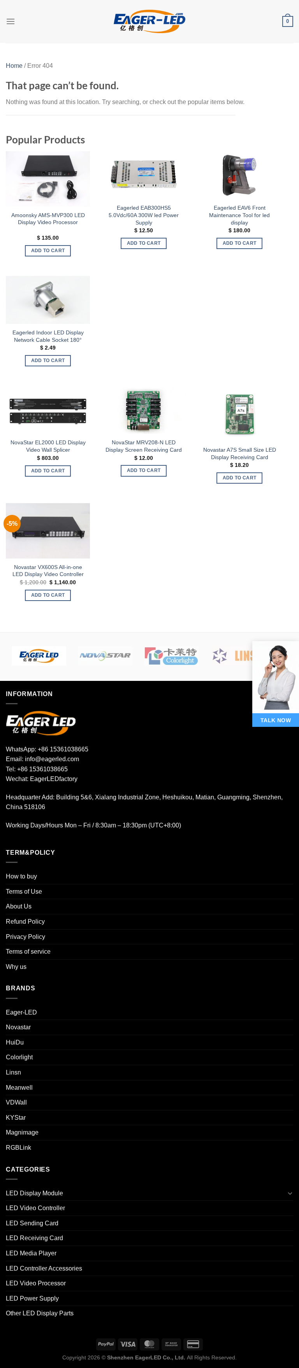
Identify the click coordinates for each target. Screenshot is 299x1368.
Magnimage (22, 1132)
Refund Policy (25, 921)
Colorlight (19, 1057)
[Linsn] (237, 656)
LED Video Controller (35, 1208)
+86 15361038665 (63, 749)
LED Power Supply (32, 1298)
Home (14, 65)
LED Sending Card (32, 1223)
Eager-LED (21, 1012)
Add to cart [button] (48, 250)
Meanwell (19, 1087)
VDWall (16, 1102)
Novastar (18, 1027)
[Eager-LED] (39, 656)
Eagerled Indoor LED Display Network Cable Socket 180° (48, 336)
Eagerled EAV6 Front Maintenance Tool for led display (239, 215)
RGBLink (18, 1147)
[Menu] (10, 21)
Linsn (13, 1072)
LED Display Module (34, 1193)
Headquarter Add (29, 797)
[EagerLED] (41, 722)
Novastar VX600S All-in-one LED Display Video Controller (48, 571)
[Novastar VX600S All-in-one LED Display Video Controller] (48, 530)
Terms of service (28, 951)
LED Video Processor (36, 1283)
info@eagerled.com (52, 759)
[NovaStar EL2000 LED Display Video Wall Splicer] (48, 410)
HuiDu (15, 1042)
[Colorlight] (171, 656)
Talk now (275, 720)
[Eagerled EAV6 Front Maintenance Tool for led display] (239, 175)
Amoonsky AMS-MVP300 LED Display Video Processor (48, 219)
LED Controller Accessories (44, 1268)
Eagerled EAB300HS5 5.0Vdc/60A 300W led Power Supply (144, 215)
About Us (19, 906)
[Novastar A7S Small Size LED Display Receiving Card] (239, 413)
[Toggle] (290, 1193)
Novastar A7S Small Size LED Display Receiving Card (239, 453)
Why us (16, 966)
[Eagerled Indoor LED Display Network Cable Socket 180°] (48, 300)
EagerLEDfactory (53, 779)
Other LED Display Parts (40, 1313)
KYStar (16, 1117)
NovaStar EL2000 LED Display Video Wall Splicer (48, 446)
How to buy (21, 876)
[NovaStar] (105, 656)
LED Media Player (31, 1253)
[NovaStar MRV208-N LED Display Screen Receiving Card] (144, 410)
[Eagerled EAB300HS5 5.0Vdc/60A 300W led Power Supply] (144, 175)
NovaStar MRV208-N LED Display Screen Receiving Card (144, 446)
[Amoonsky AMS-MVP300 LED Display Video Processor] (48, 178)
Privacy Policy (25, 936)
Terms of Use (24, 891)
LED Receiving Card (34, 1238)
